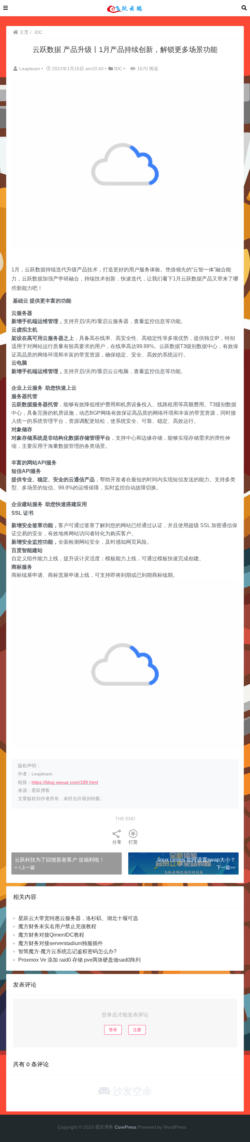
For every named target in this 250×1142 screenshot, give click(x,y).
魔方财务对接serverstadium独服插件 (60, 943)
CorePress (125, 1127)
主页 (23, 32)
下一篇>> (225, 867)
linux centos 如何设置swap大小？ (196, 860)
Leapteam (30, 68)
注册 (137, 1029)
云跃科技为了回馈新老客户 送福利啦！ (59, 860)
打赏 (133, 842)
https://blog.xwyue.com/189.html (65, 782)
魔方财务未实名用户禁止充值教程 (57, 926)
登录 (113, 1029)
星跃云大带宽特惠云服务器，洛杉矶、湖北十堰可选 (78, 918)
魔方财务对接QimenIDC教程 (51, 935)
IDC (38, 32)
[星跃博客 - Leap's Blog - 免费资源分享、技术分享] (125, 7)
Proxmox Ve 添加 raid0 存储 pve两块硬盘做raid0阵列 (79, 960)
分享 (116, 842)
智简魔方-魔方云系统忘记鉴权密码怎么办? (67, 951)
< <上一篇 (25, 867)
